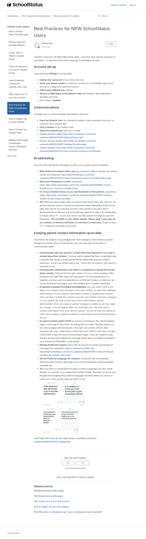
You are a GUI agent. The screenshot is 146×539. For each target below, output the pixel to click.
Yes (67, 463)
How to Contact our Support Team (18, 131)
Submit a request (118, 5)
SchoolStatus (12, 16)
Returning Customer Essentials (66, 16)
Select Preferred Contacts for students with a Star (18, 83)
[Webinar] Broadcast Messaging (49, 490)
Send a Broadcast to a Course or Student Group (18, 69)
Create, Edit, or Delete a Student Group (16, 55)
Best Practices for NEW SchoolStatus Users (18, 108)
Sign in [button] (133, 5)
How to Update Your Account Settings (18, 120)
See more (11, 156)
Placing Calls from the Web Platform (17, 43)
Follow (111, 44)
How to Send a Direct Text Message (18, 33)
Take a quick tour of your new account (18, 96)
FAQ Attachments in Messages (48, 496)
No (83, 463)
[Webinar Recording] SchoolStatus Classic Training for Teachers (18, 145)
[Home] (25, 6)
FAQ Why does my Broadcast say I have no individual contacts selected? (68, 512)
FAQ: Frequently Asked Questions (36, 16)
